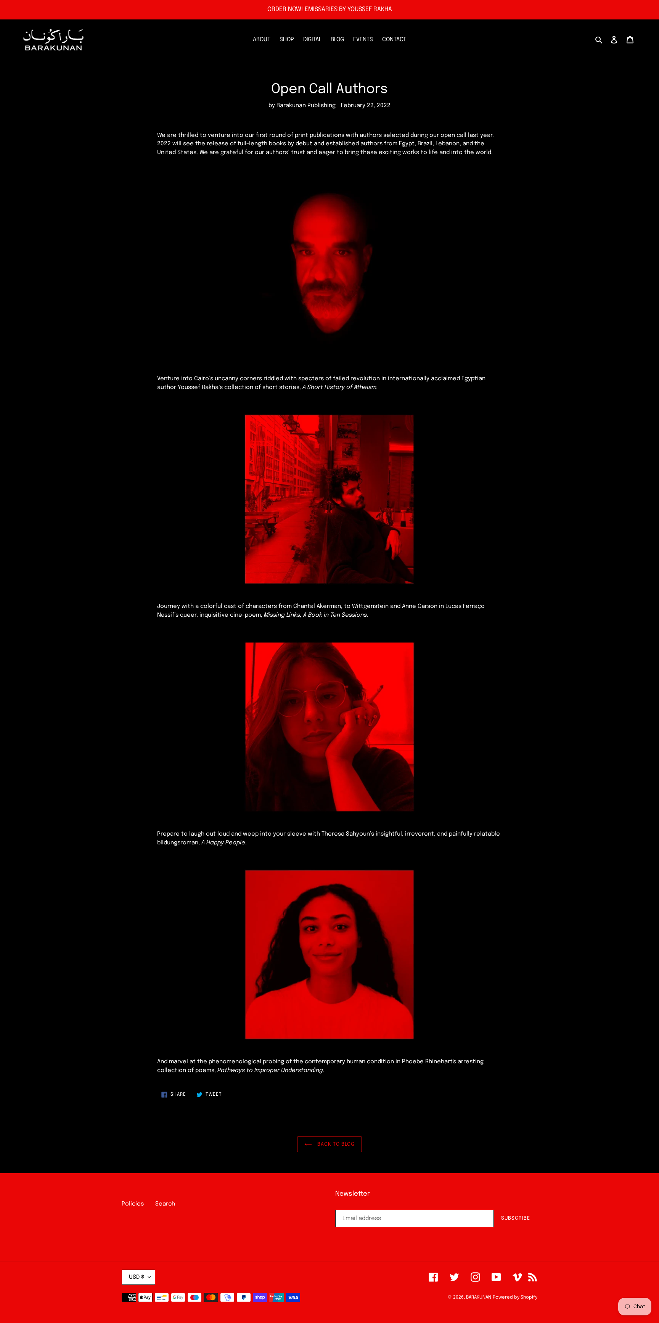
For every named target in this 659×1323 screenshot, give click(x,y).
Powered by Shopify (515, 1297)
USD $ (136, 1277)
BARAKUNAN (478, 1297)
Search (165, 1204)
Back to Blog (335, 1144)
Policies (133, 1204)
